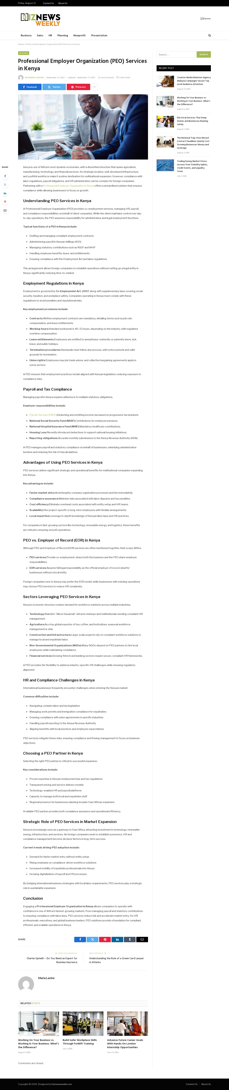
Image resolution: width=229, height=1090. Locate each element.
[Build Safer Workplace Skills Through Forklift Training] (83, 1023)
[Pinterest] (5, 201)
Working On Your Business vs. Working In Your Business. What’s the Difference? (38, 1044)
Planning (63, 35)
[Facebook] (5, 176)
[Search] (209, 35)
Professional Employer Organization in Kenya (68, 185)
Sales (40, 35)
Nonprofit (79, 35)
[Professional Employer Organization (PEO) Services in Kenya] (83, 127)
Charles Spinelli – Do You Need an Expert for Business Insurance (52, 961)
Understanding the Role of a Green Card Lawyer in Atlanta (116, 961)
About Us (62, 3)
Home (21, 44)
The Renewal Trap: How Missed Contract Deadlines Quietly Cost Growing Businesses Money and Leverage (193, 143)
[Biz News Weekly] (40, 18)
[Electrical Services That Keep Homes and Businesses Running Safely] (165, 121)
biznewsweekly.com (62, 1084)
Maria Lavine (36, 77)
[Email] (5, 210)
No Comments (107, 77)
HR (50, 35)
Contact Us (48, 3)
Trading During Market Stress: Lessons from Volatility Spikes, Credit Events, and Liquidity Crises (192, 166)
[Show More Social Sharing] (94, 87)
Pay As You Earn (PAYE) (43, 414)
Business (26, 35)
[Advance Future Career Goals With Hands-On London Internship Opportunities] (127, 1023)
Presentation (99, 35)
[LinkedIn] (5, 193)
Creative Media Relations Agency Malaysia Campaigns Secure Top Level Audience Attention (194, 81)
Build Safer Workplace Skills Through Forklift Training (80, 1042)
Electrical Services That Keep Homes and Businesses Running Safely (192, 121)
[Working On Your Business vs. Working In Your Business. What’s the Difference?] (38, 1023)
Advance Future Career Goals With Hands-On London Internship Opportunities (125, 1044)
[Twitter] (5, 184)
